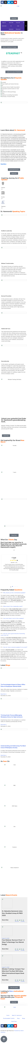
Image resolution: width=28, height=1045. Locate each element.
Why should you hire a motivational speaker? (14, 592)
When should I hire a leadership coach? (12, 606)
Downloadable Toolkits (8, 1018)
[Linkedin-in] (12, 2)
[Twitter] (8, 2)
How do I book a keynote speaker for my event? (15, 647)
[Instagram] (5, 2)
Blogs (23, 1018)
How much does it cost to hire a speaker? (13, 618)
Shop (24, 22)
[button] (14, 98)
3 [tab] (15, 586)
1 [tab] (12, 586)
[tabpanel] (14, 564)
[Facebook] (2, 2)
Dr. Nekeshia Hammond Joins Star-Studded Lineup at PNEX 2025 (12, 913)
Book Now (14, 1021)
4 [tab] (17, 586)
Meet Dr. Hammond (4, 24)
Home (7, 1015)
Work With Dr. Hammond (11, 26)
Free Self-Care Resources (18, 26)
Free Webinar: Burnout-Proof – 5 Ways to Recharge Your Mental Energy (13, 942)
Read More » (4, 694)
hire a (12, 992)
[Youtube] (15, 2)
